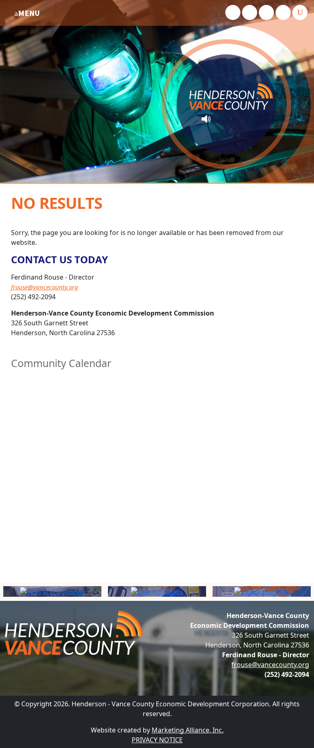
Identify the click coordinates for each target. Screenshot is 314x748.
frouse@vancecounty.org (44, 287)
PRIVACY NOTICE (157, 739)
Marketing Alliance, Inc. (188, 730)
